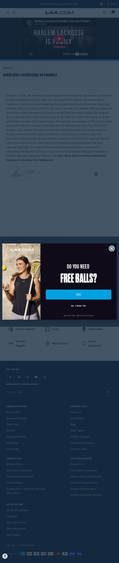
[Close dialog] (111, 248)
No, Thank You (78, 306)
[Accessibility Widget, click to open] (5, 556)
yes (78, 294)
